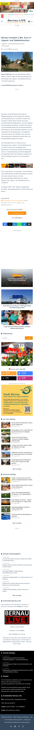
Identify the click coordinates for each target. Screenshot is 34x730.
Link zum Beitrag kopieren (17, 213)
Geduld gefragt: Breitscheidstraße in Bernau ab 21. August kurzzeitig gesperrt (21, 461)
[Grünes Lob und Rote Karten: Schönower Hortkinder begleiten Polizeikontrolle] (5, 439)
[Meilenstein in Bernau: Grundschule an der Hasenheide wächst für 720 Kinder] (5, 455)
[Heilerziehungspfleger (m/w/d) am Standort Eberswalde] (5, 509)
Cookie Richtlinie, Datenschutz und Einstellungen (17, 722)
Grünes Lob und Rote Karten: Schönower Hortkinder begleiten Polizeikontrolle (20, 439)
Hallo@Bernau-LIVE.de (18, 634)
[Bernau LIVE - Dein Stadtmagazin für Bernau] (16, 21)
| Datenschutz (27, 719)
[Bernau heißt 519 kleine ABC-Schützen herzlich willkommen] (5, 425)
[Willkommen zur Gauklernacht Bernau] (17, 31)
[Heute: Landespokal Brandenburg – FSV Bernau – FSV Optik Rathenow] (5, 495)
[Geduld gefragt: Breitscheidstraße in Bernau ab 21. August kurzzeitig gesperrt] (5, 462)
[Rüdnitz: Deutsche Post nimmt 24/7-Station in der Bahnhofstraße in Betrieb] (5, 480)
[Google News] (17, 218)
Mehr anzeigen (17, 469)
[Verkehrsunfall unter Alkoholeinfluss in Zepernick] (5, 517)
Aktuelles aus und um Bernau (13, 200)
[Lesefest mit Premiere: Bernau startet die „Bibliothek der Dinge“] (5, 447)
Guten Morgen (17, 275)
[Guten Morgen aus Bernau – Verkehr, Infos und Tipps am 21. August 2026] (5, 502)
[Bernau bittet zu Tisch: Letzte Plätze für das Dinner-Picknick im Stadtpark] (5, 432)
